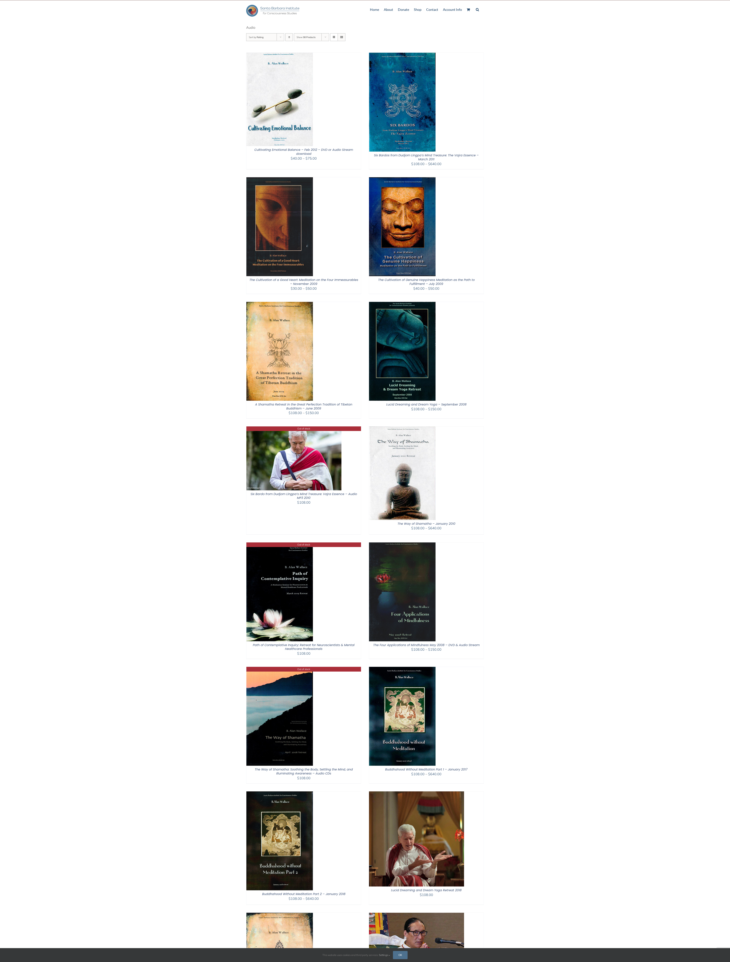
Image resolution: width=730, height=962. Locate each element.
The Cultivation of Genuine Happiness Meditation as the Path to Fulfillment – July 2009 (426, 282)
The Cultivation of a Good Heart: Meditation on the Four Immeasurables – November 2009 (303, 282)
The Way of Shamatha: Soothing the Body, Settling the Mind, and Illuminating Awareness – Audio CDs (304, 771)
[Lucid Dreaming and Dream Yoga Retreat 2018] (416, 794)
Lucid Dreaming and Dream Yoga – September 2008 (426, 404)
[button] (477, 9)
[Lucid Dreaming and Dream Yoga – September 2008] (402, 304)
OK (400, 954)
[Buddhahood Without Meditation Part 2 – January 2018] (279, 794)
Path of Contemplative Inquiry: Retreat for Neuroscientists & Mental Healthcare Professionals (304, 647)
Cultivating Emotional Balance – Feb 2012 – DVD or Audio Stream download (303, 152)
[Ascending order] (289, 37)
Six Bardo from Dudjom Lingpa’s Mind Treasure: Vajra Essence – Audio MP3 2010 (304, 496)
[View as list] (341, 37)
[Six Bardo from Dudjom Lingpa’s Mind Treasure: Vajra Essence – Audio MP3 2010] (293, 429)
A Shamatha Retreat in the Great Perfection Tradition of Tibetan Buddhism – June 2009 (303, 406)
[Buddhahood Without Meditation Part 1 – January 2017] (402, 669)
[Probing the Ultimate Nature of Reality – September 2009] (279, 915)
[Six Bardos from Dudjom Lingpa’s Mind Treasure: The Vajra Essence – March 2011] (402, 55)
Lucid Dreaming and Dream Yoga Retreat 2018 (426, 890)
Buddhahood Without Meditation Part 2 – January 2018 (303, 894)
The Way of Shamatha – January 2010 (426, 524)
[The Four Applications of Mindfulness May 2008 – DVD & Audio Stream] (402, 545)
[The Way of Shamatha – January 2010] (402, 429)
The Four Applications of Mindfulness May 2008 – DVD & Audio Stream (426, 645)
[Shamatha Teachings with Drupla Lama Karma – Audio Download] (416, 915)
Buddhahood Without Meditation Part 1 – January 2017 (426, 769)
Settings (384, 954)
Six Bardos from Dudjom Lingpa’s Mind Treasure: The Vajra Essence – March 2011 (426, 157)
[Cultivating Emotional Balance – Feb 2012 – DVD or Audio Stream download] (279, 55)
